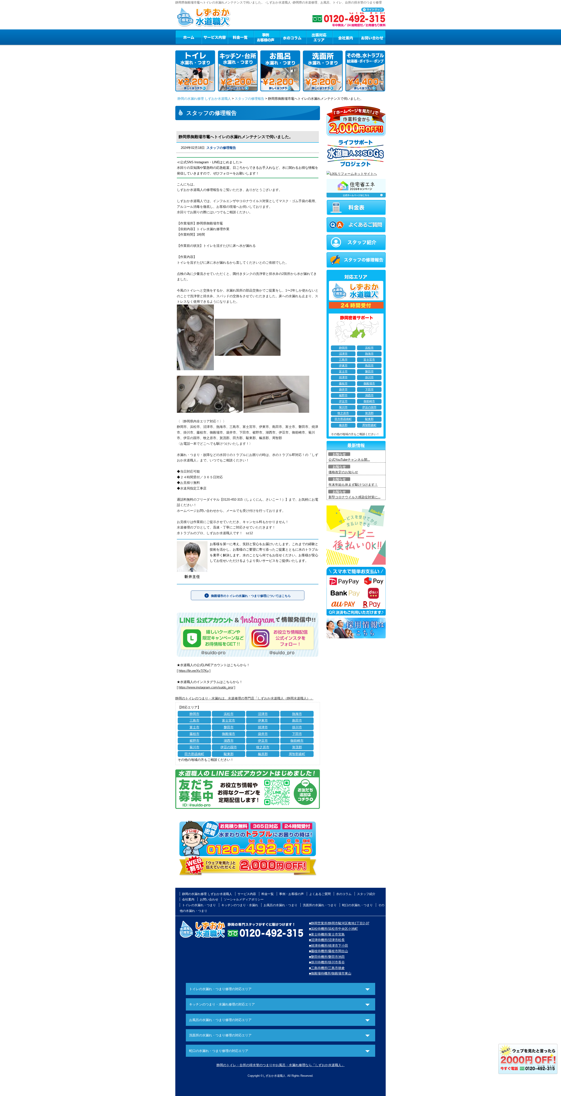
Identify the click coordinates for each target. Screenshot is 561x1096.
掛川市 (297, 727)
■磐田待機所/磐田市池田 (327, 957)
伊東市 (263, 720)
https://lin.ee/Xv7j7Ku (194, 671)
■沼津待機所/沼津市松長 (327, 940)
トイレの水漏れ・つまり (199, 905)
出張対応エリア (320, 37)
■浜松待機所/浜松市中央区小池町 (333, 929)
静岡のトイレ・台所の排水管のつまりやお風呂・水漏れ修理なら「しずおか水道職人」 (281, 1065)
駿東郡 (229, 754)
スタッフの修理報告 (249, 98)
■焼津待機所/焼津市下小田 (328, 945)
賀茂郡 (297, 747)
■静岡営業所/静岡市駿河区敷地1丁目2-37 (339, 923)
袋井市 (263, 734)
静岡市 (194, 714)
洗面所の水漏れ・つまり (320, 905)
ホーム (188, 37)
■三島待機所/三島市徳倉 (327, 968)
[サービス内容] (206, 37)
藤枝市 (194, 734)
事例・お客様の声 (267, 37)
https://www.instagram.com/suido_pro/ (206, 687)
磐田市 (229, 727)
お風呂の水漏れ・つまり (280, 905)
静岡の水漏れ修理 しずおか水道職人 (204, 98)
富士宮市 (228, 720)
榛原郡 (263, 754)
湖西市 (229, 740)
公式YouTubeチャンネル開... (349, 459)
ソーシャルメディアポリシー (244, 899)
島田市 (297, 720)
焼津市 (263, 727)
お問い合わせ (372, 37)
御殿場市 (228, 734)
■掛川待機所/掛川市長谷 (327, 962)
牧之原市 (262, 747)
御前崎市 (297, 740)
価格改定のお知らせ (343, 472)
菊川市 (194, 747)
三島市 (194, 720)
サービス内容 (214, 37)
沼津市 (263, 714)
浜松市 (229, 714)
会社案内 (346, 37)
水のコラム (293, 37)
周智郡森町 (297, 754)
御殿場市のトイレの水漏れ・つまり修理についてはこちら (251, 596)
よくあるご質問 (320, 894)
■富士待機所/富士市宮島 (327, 934)
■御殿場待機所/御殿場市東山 (330, 973)
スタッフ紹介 (366, 894)
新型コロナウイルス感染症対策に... (354, 497)
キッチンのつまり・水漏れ (239, 905)
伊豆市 (263, 740)
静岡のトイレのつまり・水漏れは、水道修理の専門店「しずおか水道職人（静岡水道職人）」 (244, 698)
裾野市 (194, 740)
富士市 (194, 727)
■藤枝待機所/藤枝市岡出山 (328, 951)
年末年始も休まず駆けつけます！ (353, 484)
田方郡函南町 (194, 754)
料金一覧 (241, 37)
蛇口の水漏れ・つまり (357, 905)
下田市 (297, 734)
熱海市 (297, 714)
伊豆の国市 (228, 747)
